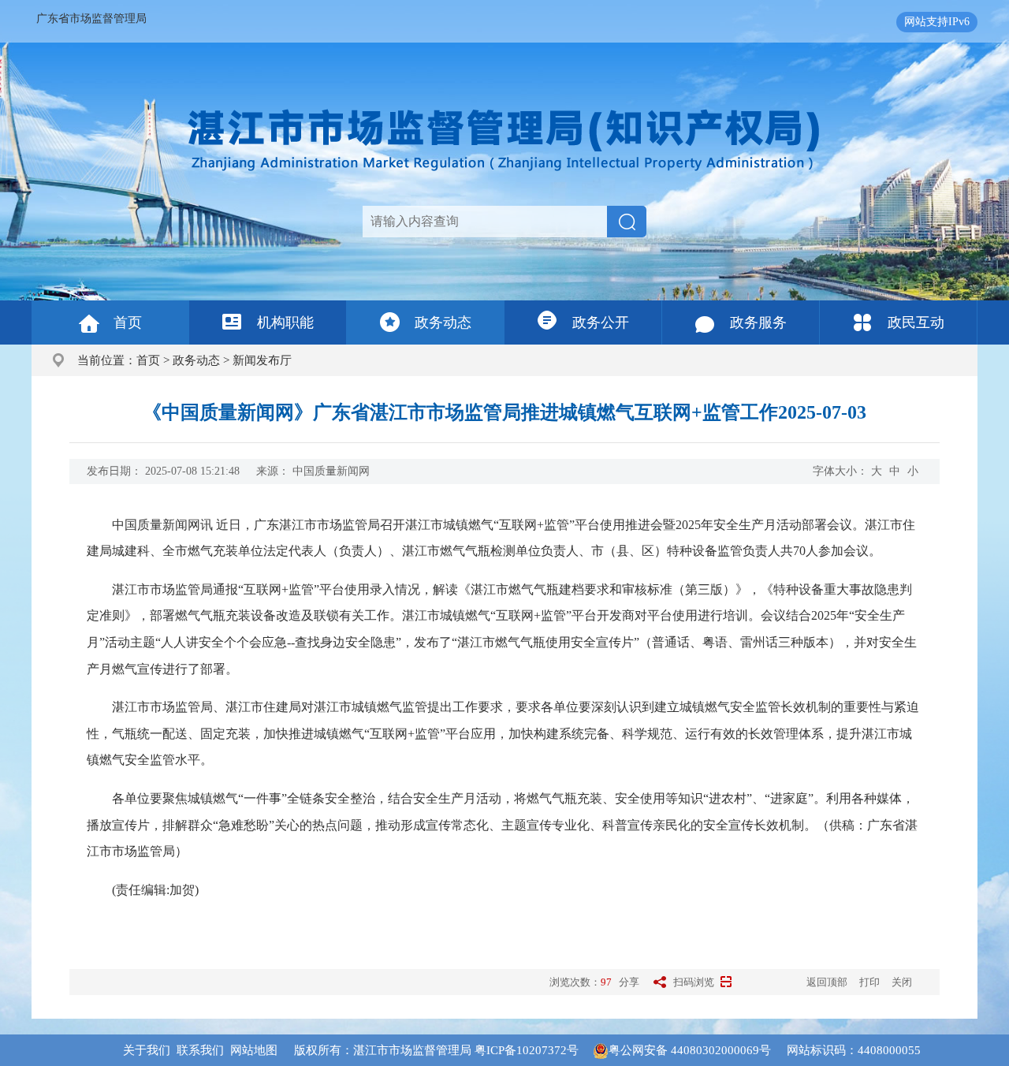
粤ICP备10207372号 (527, 1050)
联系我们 (200, 1050)
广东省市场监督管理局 (91, 18)
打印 (869, 982)
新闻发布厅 (262, 360)
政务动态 (443, 322)
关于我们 (146, 1050)
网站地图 (253, 1050)
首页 (128, 322)
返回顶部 (826, 982)
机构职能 (285, 322)
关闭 (902, 982)
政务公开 (600, 322)
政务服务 (758, 322)
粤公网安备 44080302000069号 (698, 1050)
